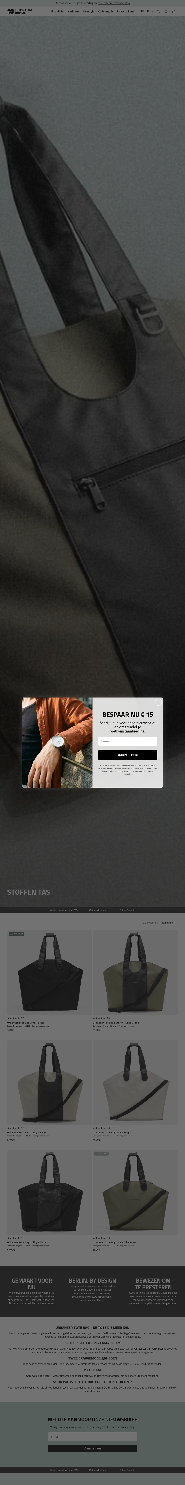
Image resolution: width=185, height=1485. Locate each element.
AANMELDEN (128, 755)
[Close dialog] (158, 702)
